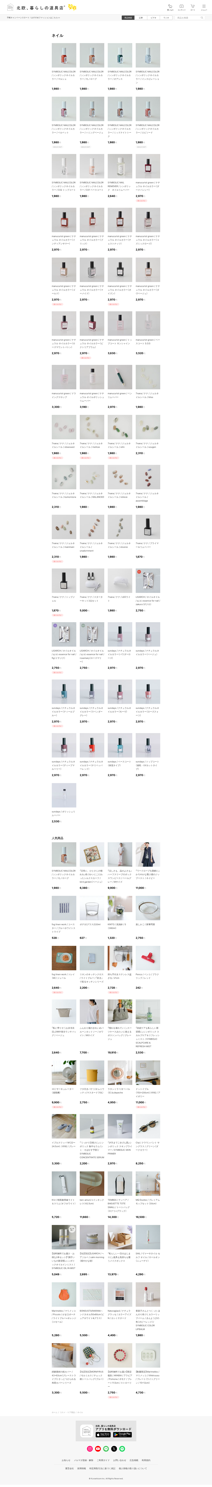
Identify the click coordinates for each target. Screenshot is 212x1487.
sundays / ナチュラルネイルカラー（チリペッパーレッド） (91, 765)
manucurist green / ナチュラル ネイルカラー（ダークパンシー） (148, 186)
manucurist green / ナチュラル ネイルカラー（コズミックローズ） (148, 240)
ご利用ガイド (103, 1460)
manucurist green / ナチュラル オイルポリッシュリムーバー (92, 397)
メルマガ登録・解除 (83, 1460)
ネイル (80, 1412)
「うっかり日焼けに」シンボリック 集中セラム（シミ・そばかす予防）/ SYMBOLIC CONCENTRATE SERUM (92, 1150)
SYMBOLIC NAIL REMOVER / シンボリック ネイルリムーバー (119, 186)
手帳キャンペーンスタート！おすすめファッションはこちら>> (33, 17)
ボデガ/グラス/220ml (90, 924)
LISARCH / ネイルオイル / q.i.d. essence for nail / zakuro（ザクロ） (148, 601)
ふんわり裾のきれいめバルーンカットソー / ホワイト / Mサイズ (92, 1032)
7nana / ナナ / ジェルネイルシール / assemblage (147, 497)
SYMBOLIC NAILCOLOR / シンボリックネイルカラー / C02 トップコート (64, 186)
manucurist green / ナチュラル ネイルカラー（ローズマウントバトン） (64, 343)
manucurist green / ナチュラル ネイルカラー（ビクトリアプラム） (92, 343)
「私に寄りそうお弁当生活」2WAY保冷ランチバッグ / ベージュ (64, 1032)
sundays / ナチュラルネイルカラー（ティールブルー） (63, 712)
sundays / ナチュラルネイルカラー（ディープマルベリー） (63, 765)
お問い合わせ (119, 1460)
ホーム (54, 1412)
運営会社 (69, 1468)
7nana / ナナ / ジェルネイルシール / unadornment (91, 547)
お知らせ (66, 1460)
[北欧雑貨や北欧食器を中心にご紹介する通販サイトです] (40, 7)
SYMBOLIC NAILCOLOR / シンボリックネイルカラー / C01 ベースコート (92, 186)
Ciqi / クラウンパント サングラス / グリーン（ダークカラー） (148, 1146)
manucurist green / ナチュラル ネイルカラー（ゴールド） (64, 290)
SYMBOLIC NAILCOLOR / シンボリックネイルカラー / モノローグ (92, 75)
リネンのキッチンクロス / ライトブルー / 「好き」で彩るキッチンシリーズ (92, 978)
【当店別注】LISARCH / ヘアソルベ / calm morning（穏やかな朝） (92, 1257)
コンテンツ (182, 10)
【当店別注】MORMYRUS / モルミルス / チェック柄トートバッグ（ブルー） (92, 1375)
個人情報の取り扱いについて (133, 1468)
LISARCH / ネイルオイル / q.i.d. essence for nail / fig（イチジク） (64, 654)
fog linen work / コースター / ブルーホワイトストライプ (63, 928)
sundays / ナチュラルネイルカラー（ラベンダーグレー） (91, 712)
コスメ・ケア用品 (67, 1412)
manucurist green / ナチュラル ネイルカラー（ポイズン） (120, 290)
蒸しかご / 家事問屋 (145, 924)
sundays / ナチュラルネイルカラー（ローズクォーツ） (147, 712)
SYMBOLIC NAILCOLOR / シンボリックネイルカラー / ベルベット (64, 129)
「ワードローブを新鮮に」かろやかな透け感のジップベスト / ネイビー (148, 874)
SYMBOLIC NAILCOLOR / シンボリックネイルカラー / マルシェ (64, 75)
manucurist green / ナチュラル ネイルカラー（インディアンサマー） (64, 240)
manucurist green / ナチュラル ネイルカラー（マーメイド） (92, 290)
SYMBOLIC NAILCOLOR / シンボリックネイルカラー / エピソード (148, 129)
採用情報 (81, 1468)
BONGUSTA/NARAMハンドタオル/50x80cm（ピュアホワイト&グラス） (92, 1314)
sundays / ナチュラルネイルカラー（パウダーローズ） (119, 654)
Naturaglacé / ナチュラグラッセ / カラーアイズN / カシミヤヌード (119, 1314)
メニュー (204, 10)
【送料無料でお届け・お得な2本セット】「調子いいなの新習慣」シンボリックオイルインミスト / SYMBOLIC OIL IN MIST (63, 1261)
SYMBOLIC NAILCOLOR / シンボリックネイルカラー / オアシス (120, 75)
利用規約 (146, 1460)
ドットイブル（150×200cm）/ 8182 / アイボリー (148, 1093)
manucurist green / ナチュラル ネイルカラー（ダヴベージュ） (148, 290)
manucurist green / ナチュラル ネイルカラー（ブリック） (92, 240)
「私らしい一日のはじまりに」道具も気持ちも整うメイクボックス (119, 1257)
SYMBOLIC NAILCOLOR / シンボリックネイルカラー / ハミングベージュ (92, 129)
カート (193, 10)
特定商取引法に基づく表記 (102, 1468)
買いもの (170, 10)
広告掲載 (134, 1460)
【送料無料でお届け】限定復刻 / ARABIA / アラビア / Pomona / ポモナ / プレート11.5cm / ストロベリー (120, 1379)
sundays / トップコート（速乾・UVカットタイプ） (147, 765)
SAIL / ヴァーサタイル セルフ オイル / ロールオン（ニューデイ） (148, 1257)
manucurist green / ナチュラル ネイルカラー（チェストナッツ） (120, 240)
